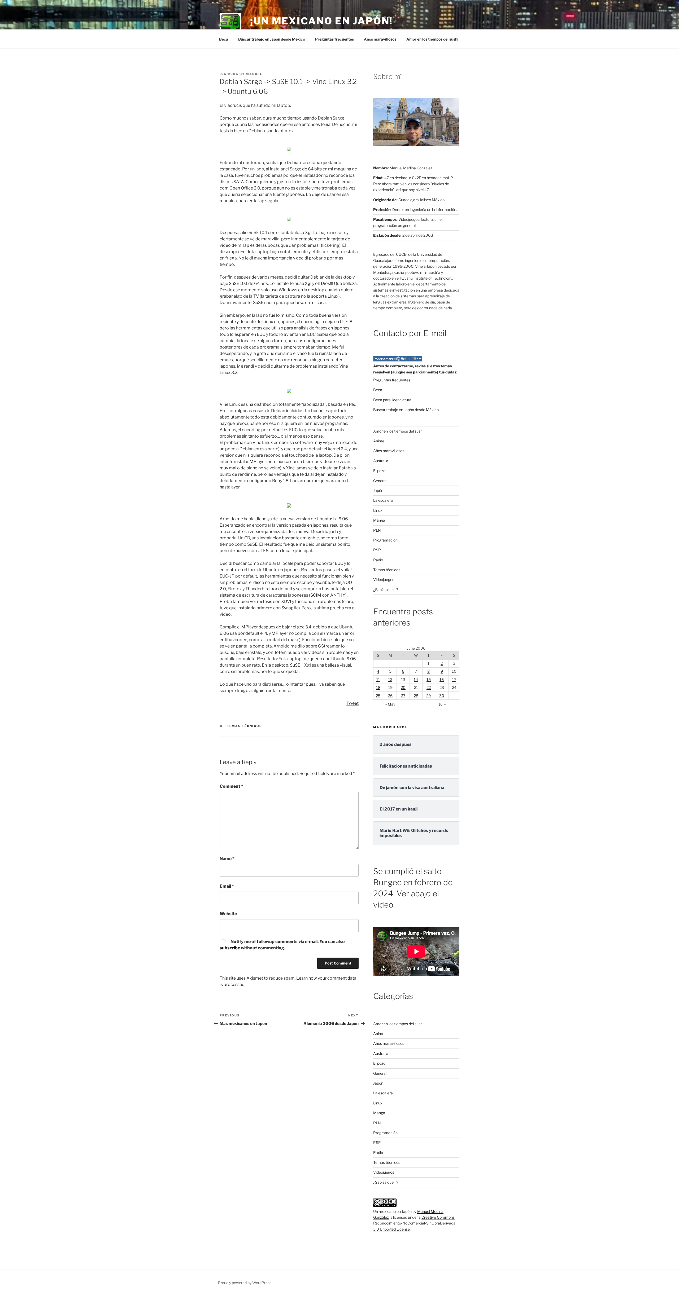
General (379, 480)
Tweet (352, 703)
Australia (380, 461)
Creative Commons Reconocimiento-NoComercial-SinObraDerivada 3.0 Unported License (414, 1223)
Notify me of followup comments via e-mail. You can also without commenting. (282, 944)
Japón (378, 490)
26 (390, 695)
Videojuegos (383, 579)
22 (428, 687)
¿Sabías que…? (385, 589)
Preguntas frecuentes (334, 39)
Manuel (254, 74)
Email (227, 886)
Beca (223, 39)
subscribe (230, 947)
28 (416, 695)
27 (403, 695)
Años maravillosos (380, 39)
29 (428, 695)
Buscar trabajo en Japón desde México (271, 39)
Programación (385, 540)
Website (228, 913)
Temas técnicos (244, 726)
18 (378, 687)
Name (227, 858)
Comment (231, 786)
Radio (378, 560)
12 (390, 679)
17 (454, 679)
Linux (377, 510)
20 (403, 687)
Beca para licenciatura (392, 400)
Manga (379, 520)
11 (378, 679)
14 (416, 679)
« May (390, 704)
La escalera (383, 500)
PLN (377, 530)
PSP (377, 550)
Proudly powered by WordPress (244, 1282)
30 (441, 695)
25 (378, 695)
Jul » (442, 704)
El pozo (379, 470)
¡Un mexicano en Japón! (321, 21)
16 (441, 679)
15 (428, 679)
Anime (378, 441)
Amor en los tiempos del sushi (432, 39)
